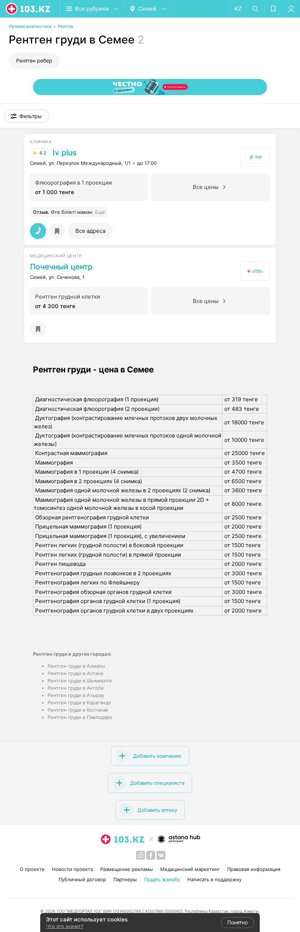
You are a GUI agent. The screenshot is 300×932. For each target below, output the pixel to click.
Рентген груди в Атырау (76, 695)
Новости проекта (72, 869)
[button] (26, 116)
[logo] (28, 9)
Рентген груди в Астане (76, 673)
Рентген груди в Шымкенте (80, 680)
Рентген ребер (34, 60)
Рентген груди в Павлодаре (80, 717)
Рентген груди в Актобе (76, 688)
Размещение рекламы (126, 869)
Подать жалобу (162, 879)
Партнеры (125, 879)
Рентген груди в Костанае (78, 710)
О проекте (32, 869)
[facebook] (150, 855)
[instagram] (140, 855)
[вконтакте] (161, 855)
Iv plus (64, 152)
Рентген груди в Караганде (79, 702)
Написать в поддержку (214, 879)
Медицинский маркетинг (190, 869)
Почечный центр (61, 266)
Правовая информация (253, 869)
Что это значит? (64, 926)
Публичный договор (82, 879)
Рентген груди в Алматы (76, 666)
